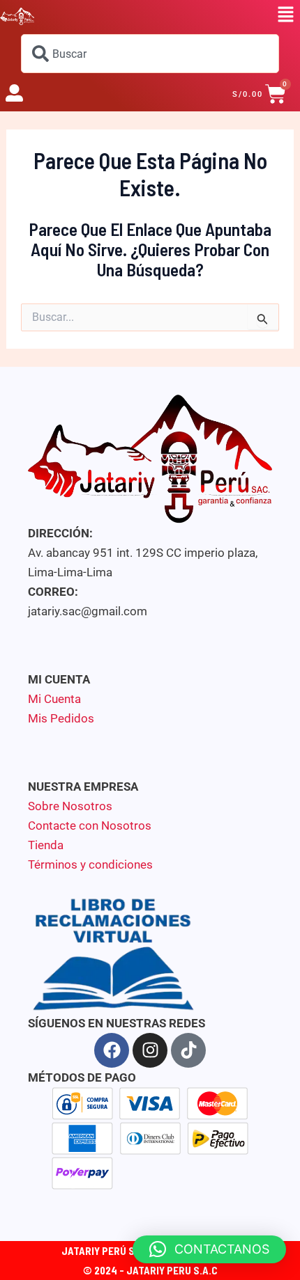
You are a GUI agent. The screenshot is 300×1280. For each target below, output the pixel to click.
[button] (286, 15)
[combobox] (150, 53)
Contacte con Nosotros (89, 825)
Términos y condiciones (90, 864)
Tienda (45, 845)
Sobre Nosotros (70, 806)
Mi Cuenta (54, 699)
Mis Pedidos (61, 718)
